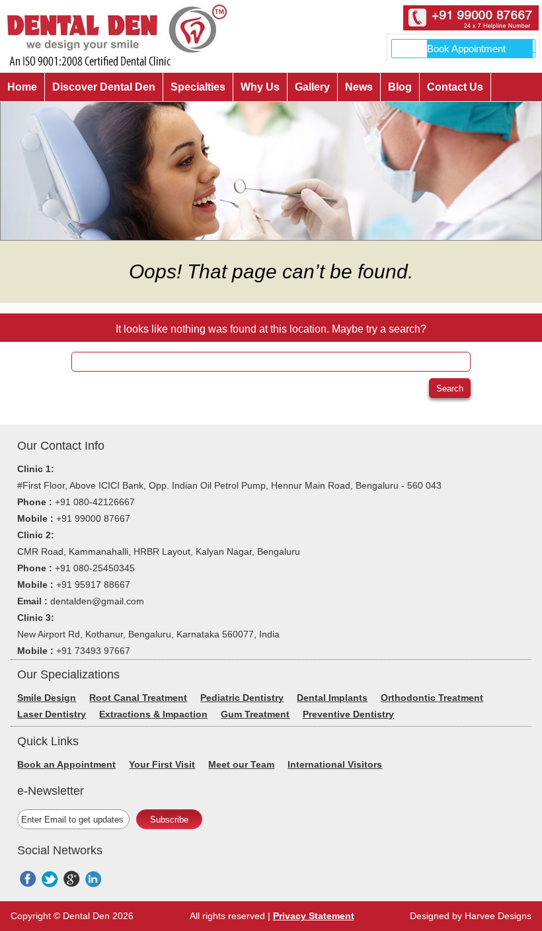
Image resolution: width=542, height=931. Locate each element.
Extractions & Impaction (153, 714)
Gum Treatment (255, 714)
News (359, 87)
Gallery (312, 87)
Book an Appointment (66, 764)
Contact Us (455, 87)
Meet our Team (241, 764)
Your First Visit (162, 764)
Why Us (260, 87)
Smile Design (46, 697)
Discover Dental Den (103, 87)
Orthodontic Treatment (432, 697)
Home (22, 87)
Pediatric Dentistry (242, 697)
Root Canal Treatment (138, 697)
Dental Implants (332, 697)
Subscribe (169, 820)
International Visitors (335, 764)
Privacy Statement (313, 916)
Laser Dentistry (51, 714)
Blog (400, 87)
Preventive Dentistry (348, 714)
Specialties (198, 87)
